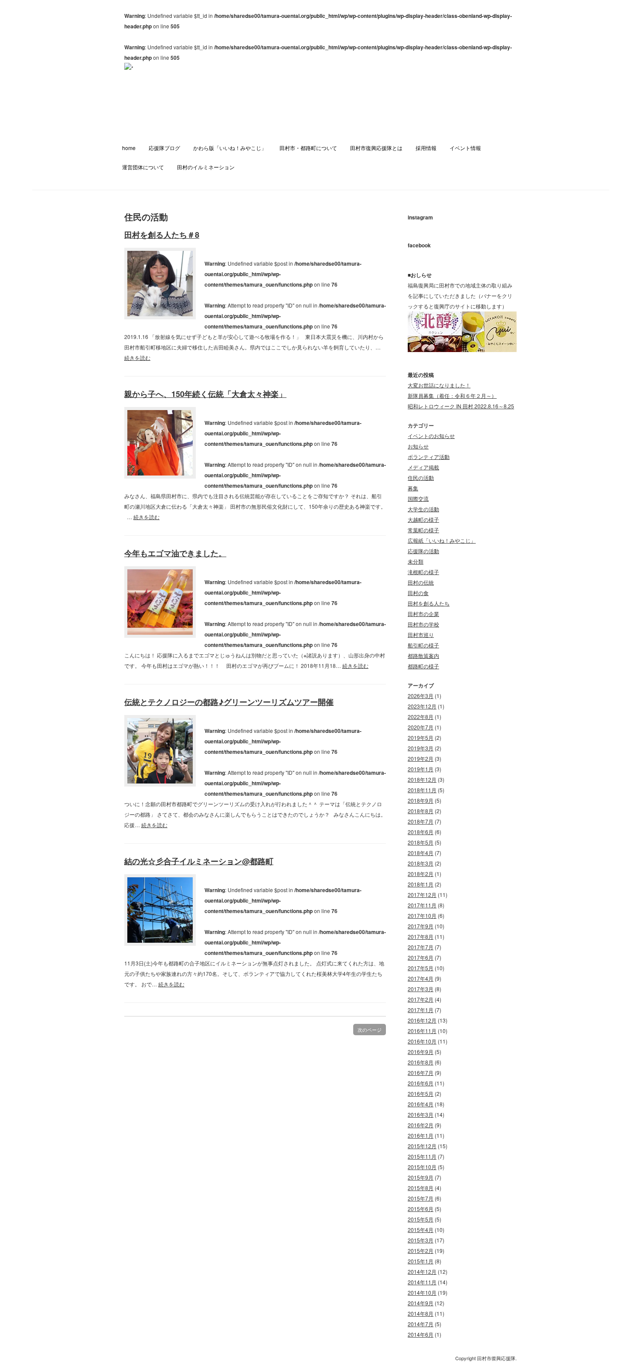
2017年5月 (420, 968)
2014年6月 (420, 1334)
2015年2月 (420, 1250)
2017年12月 (422, 894)
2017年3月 (420, 988)
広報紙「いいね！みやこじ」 (442, 540)
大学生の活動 (423, 509)
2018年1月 (420, 884)
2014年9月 (420, 1303)
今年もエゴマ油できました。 (175, 553)
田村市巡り (421, 634)
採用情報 (426, 147)
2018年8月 (420, 810)
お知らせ (418, 446)
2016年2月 (420, 1125)
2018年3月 (420, 863)
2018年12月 (422, 779)
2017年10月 (422, 915)
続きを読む (137, 357)
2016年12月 (422, 1020)
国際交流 (418, 498)
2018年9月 (420, 800)
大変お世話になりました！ (439, 385)
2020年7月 (420, 727)
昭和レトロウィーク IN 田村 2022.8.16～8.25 (461, 406)
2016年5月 (420, 1093)
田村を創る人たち (429, 603)
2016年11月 (422, 1030)
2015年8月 (420, 1187)
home (129, 147)
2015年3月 (420, 1240)
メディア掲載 (423, 467)
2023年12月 (422, 706)
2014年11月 (422, 1282)
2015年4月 (420, 1229)
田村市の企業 (423, 613)
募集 (413, 488)
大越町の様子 (423, 519)
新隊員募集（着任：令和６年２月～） (452, 395)
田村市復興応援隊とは (376, 147)
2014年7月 (420, 1324)
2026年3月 (420, 695)
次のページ (370, 1029)
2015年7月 (420, 1198)
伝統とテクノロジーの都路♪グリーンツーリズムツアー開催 (229, 702)
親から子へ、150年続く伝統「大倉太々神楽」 (205, 394)
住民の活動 (421, 477)
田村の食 (418, 592)
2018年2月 (420, 873)
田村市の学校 (423, 624)
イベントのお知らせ (431, 435)
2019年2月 (420, 758)
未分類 (415, 561)
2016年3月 (420, 1114)
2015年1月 (420, 1261)
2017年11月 (422, 905)
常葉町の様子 (423, 530)
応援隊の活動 (423, 550)
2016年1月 (420, 1135)
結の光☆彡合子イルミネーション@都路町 (198, 861)
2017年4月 (420, 978)
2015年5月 (420, 1219)
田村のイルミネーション (206, 167)
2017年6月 (420, 957)
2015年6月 (420, 1208)
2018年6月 (420, 831)
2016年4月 (420, 1104)
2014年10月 (422, 1292)
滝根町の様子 (423, 571)
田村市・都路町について (308, 147)
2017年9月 (420, 926)
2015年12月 (422, 1146)
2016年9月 (420, 1051)
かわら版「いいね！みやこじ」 (229, 147)
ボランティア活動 (429, 456)
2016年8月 (420, 1062)
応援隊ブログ (164, 147)
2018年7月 (420, 821)
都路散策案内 (423, 655)
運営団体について (143, 167)
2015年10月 (422, 1166)
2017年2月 (420, 999)
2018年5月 (420, 842)
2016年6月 (420, 1083)
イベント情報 (465, 147)
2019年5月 (420, 737)
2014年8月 (420, 1313)
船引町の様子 (423, 645)
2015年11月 (422, 1156)
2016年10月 (422, 1041)
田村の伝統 (421, 582)
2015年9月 (420, 1177)
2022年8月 (420, 716)
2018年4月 (420, 852)
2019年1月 (420, 769)
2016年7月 (420, 1072)
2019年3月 (420, 748)
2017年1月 (420, 1009)
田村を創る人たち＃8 (161, 234)
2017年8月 (420, 936)
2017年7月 (420, 947)
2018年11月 (422, 790)
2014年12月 (422, 1271)
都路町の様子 (423, 666)
